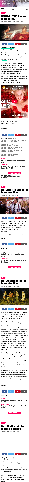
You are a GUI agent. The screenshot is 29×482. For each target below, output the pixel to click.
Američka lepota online (7, 151)
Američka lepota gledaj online (9, 148)
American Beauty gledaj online (9, 141)
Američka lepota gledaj (17, 147)
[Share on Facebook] (4, 44)
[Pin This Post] (18, 44)
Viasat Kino (21, 314)
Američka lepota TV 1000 (8, 155)
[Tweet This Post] (11, 44)
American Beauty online (7, 144)
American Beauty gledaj (20, 140)
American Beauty (12, 138)
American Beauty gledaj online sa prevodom (12, 143)
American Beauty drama (7, 140)
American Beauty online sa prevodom (11, 145)
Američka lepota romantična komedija (11, 154)
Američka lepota (6, 147)
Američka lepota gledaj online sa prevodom (12, 150)
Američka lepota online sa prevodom (11, 153)
